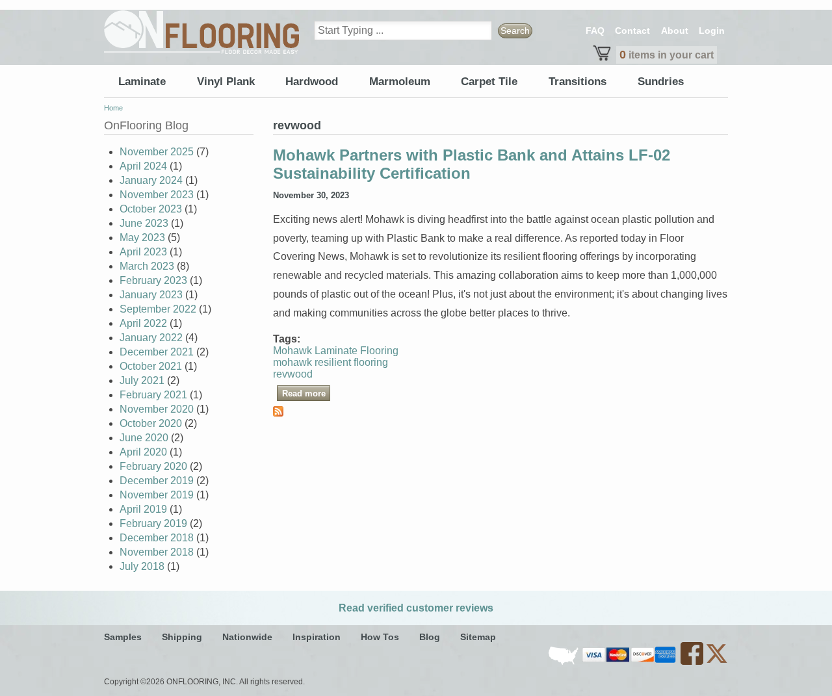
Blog (429, 637)
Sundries (661, 81)
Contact (632, 30)
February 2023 (153, 280)
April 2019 (143, 509)
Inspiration (316, 637)
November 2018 (157, 552)
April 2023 (143, 251)
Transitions (577, 81)
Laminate (142, 81)
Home (113, 108)
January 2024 (151, 180)
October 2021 (151, 366)
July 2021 (142, 380)
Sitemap (478, 637)
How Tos (380, 637)
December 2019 (157, 480)
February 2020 (153, 466)
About (674, 30)
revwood (293, 374)
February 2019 (153, 523)
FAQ (595, 30)
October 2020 (151, 423)
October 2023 (151, 208)
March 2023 (147, 266)
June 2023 (144, 223)
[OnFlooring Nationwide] (564, 662)
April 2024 (143, 166)
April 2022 (143, 323)
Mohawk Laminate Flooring (335, 350)
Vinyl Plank (226, 81)
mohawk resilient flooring (330, 362)
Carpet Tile (489, 81)
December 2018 (157, 537)
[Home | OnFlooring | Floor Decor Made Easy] (201, 32)
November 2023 (157, 194)
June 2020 (144, 437)
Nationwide (247, 637)
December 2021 (157, 351)
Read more (306, 393)
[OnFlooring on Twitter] (716, 662)
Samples (123, 637)
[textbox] (403, 30)
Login (712, 30)
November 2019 (157, 494)
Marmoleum (399, 81)
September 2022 (158, 309)
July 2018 (142, 566)
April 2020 (143, 452)
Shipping (182, 637)
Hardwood (311, 81)
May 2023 (142, 237)
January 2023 (151, 294)
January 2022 (151, 337)
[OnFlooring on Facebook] (693, 662)
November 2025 (157, 151)
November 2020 (157, 409)
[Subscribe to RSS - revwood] (278, 413)
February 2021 (153, 394)
